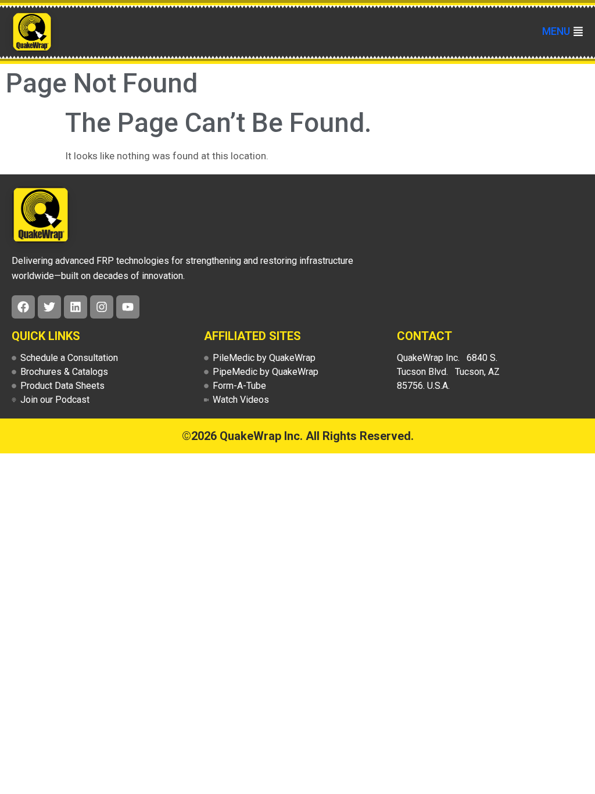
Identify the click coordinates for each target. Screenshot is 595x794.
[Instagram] (101, 307)
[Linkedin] (75, 307)
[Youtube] (127, 307)
